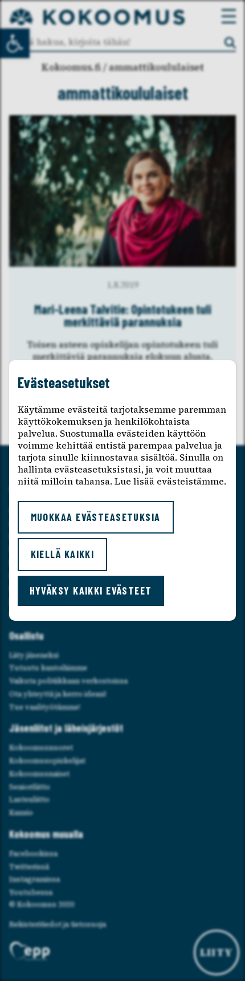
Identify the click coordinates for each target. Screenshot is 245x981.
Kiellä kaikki (63, 554)
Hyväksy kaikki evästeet (91, 590)
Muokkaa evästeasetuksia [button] (96, 517)
